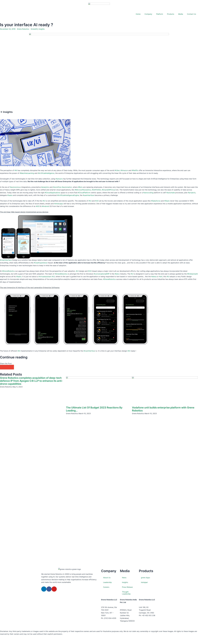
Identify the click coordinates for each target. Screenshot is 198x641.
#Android (45, 206)
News (124, 578)
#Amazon (124, 170)
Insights (42, 29)
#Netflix (135, 170)
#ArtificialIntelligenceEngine (68, 195)
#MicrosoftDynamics (83, 190)
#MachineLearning (27, 173)
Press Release (127, 587)
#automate (170, 193)
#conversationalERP (101, 274)
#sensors (59, 179)
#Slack (167, 201)
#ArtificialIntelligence (46, 173)
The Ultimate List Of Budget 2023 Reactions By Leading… (94, 409)
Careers (106, 587)
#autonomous (15, 187)
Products (170, 14)
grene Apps (145, 578)
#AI (16, 170)
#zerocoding (148, 193)
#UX (96, 201)
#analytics (45, 187)
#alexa (153, 276)
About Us (106, 578)
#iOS (38, 206)
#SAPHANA (96, 190)
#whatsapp (58, 204)
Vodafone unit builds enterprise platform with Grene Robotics (163, 409)
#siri (160, 276)
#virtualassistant (45, 276)
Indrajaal (144, 582)
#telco (117, 274)
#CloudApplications (52, 193)
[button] (2, 367)
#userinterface (88, 195)
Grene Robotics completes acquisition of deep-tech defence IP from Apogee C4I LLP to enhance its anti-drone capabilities (31, 380)
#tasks (9, 195)
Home (138, 14)
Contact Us (191, 14)
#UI (44, 201)
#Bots (80, 187)
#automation (67, 187)
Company (148, 14)
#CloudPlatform (84, 193)
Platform (159, 14)
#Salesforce (155, 201)
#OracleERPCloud (109, 190)
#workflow (57, 187)
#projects (191, 193)
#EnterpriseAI (192, 274)
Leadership (107, 582)
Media (180, 14)
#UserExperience (40, 263)
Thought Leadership (126, 593)
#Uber (117, 170)
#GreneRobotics (8, 271)
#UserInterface (6, 260)
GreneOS (34, 29)
